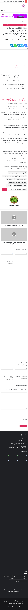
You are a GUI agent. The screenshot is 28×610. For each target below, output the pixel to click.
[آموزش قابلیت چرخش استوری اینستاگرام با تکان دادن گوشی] (23, 462)
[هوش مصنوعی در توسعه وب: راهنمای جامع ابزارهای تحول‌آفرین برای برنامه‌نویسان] (14, 462)
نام (26, 408)
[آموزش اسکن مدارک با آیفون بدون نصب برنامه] (23, 457)
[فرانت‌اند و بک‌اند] (7, 256)
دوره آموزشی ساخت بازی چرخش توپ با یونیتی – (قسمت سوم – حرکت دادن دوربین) (14, 100)
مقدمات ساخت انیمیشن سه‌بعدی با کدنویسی (22, 363)
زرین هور (16, 578)
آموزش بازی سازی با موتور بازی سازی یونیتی (14, 176)
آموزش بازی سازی (13, 173)
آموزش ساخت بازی (20, 179)
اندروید (14, 576)
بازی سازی (21, 21)
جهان (14, 603)
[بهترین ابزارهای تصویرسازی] (21, 371)
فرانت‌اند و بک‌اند (10, 261)
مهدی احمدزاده (22, 39)
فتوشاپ (11, 578)
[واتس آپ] (14, 45)
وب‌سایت (25, 419)
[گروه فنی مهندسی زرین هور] (24, 6)
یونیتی (9, 185)
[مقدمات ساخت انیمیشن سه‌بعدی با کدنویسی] (21, 307)
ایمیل (25, 413)
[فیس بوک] (25, 45)
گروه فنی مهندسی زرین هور (21, 581)
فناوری (10, 603)
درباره (19, 603)
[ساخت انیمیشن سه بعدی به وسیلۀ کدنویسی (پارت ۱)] (5, 514)
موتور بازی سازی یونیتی (8, 24)
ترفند (25, 578)
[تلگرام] (11, 45)
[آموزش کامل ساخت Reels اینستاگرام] (14, 457)
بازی (25, 24)
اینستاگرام (9, 576)
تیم (16, 603)
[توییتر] (21, 45)
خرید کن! (6, 603)
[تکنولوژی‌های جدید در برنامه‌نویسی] (7, 371)
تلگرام (21, 578)
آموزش (23, 173)
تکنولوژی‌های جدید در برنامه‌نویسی (8, 377)
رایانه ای (15, 24)
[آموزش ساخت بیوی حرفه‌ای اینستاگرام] (5, 457)
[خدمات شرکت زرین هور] (14, 15)
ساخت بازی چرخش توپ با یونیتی (17, 182)
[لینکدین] (18, 45)
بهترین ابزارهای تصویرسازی (21, 376)
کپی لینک (4, 189)
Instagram (24, 576)
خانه (25, 21)
